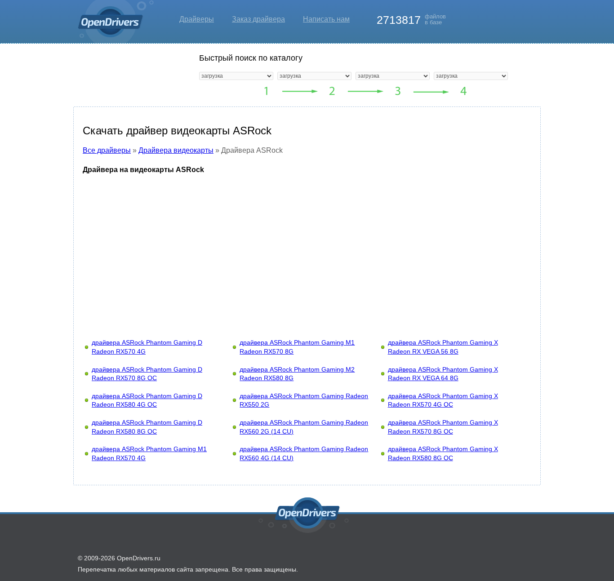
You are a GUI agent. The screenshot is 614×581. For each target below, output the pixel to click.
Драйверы (196, 19)
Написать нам (326, 19)
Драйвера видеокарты (176, 150)
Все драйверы (107, 150)
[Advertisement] (307, 247)
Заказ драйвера (258, 19)
